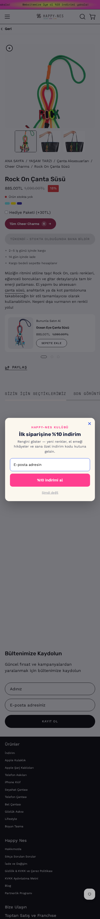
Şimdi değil (50, 492)
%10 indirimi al (50, 480)
